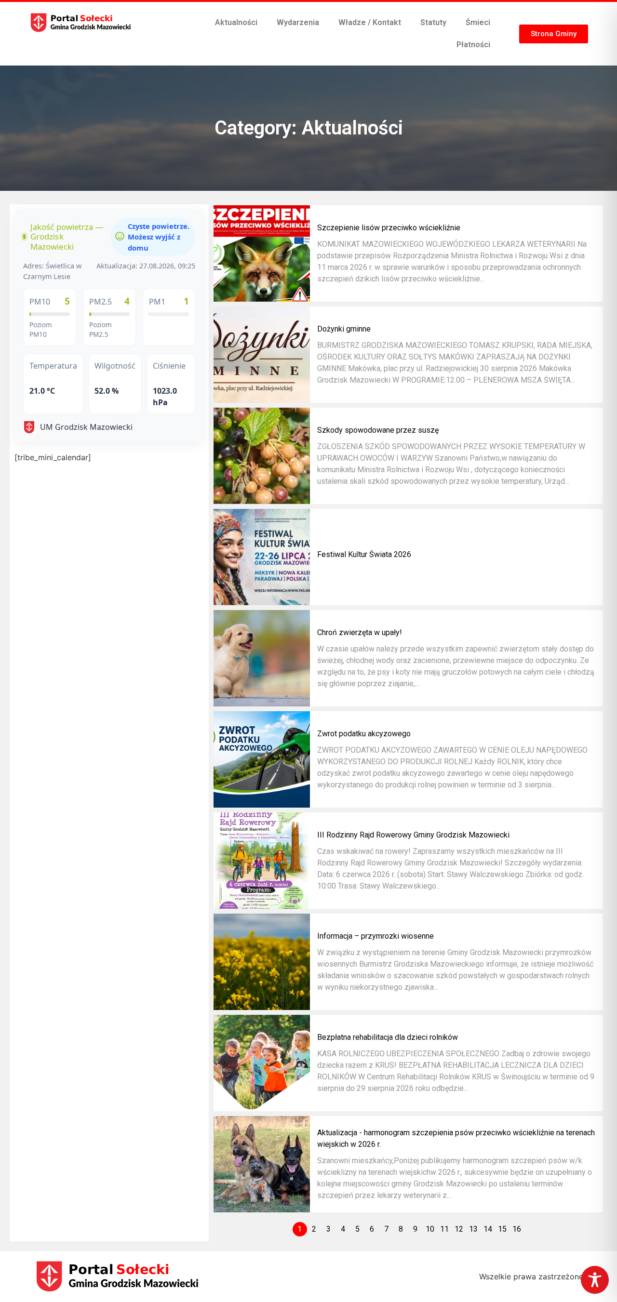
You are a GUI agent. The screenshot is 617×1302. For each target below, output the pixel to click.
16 (516, 1229)
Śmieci (478, 22)
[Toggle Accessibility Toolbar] (595, 1280)
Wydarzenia (298, 22)
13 (473, 1229)
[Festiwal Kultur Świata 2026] (262, 557)
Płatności (473, 44)
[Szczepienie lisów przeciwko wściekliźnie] (262, 253)
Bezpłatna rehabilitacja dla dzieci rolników (387, 1037)
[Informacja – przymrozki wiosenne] (262, 962)
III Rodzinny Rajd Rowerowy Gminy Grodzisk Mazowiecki (413, 834)
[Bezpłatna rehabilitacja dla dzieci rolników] (262, 1063)
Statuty (433, 22)
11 (444, 1229)
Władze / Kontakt (369, 22)
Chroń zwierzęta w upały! (359, 632)
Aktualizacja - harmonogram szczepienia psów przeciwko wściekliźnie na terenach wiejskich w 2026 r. (456, 1138)
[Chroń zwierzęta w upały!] (262, 658)
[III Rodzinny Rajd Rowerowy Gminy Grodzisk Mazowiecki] (262, 860)
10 (430, 1229)
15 (502, 1229)
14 (487, 1229)
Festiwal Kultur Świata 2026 (364, 554)
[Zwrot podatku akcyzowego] (262, 759)
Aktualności (236, 22)
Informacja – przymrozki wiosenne (375, 936)
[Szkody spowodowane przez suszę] (262, 456)
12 (459, 1229)
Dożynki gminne (344, 328)
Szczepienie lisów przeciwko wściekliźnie (388, 227)
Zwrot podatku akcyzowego (364, 733)
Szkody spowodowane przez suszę (378, 430)
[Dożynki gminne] (262, 354)
